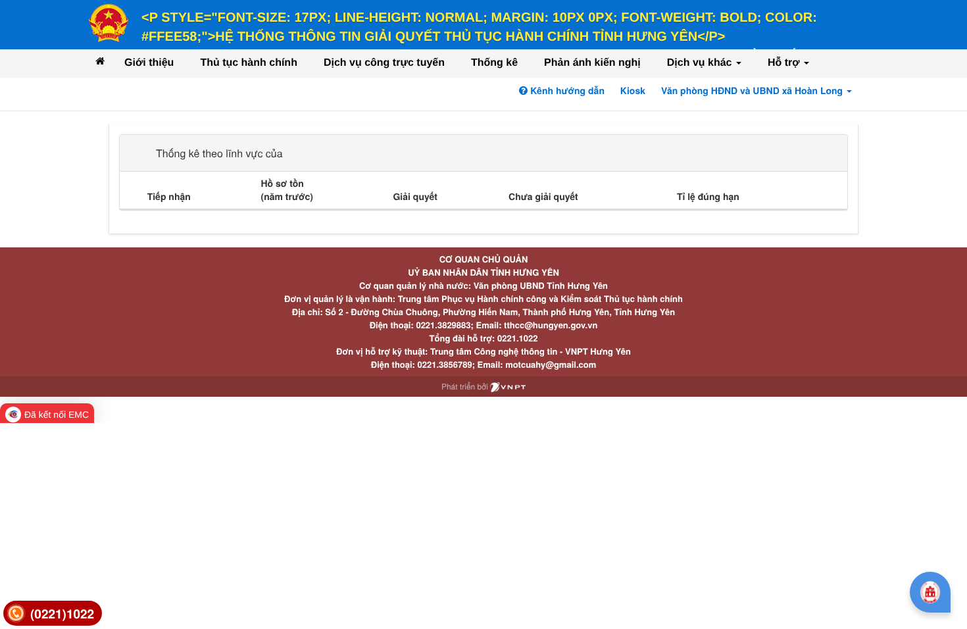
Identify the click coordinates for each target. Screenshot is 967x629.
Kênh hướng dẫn (566, 90)
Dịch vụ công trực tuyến (384, 62)
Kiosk (632, 90)
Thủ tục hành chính (248, 62)
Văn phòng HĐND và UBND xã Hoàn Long (753, 90)
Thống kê (494, 62)
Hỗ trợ (785, 62)
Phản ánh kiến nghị (592, 62)
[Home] (100, 60)
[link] (52, 613)
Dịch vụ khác (701, 62)
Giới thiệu (149, 62)
